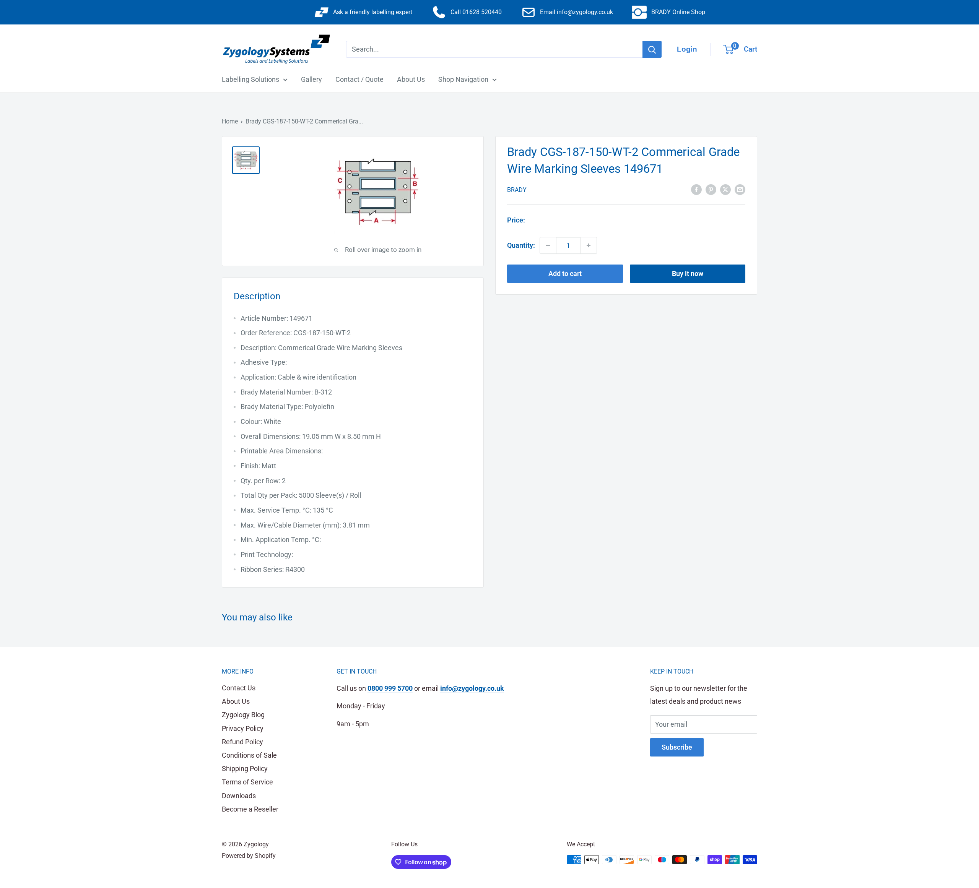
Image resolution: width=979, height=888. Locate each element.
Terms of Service (247, 782)
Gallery (311, 79)
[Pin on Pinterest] (711, 188)
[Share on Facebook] (696, 188)
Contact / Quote (359, 79)
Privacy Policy (242, 728)
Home (230, 121)
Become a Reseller (250, 809)
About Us (411, 79)
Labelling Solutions (250, 79)
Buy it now (687, 273)
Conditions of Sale (249, 755)
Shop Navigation (463, 79)
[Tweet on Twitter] (725, 188)
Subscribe (677, 747)
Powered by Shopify (249, 855)
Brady (517, 189)
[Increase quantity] (589, 245)
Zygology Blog (243, 715)
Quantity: (521, 245)
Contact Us (238, 688)
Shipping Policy (245, 769)
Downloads (239, 796)
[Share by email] (740, 188)
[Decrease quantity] (548, 245)
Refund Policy (242, 742)
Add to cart (565, 273)
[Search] (652, 49)
